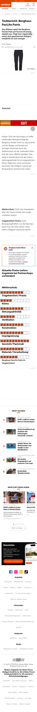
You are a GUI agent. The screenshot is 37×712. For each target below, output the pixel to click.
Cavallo (14, 686)
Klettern (14, 8)
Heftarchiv (13, 638)
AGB (26, 610)
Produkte (21, 1)
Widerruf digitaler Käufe (18, 599)
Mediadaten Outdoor (10, 649)
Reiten (19, 587)
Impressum (19, 610)
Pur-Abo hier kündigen (22, 593)
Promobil (28, 698)
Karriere (18, 627)
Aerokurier (6, 681)
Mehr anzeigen (17, 528)
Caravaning (6, 686)
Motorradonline (10, 698)
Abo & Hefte (23, 638)
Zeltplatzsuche (23, 8)
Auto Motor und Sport (19, 681)
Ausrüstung (5, 8)
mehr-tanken (12, 692)
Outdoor (20, 698)
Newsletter (8, 582)
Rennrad (28, 582)
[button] (18, 60)
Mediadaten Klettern (27, 649)
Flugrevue (22, 686)
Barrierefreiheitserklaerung (25, 621)
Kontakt (10, 610)
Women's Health (24, 704)
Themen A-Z (28, 587)
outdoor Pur (9, 593)
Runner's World (12, 704)
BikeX (31, 681)
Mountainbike (18, 582)
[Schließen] (32, 248)
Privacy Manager (7, 621)
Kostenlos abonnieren (13, 561)
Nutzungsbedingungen (12, 616)
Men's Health (23, 692)
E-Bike (5, 587)
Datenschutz (27, 616)
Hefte (16, 1)
